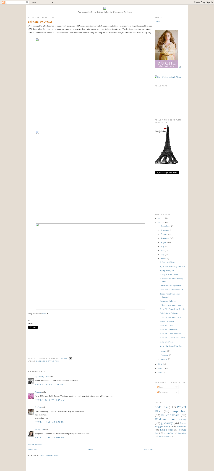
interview (182, 433)
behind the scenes (164, 436)
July (163, 246)
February (165, 354)
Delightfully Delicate (169, 313)
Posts (161, 386)
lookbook (41, 361)
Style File (53, 361)
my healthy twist (42, 376)
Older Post (148, 449)
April (163, 258)
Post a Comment (35, 444)
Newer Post (32, 449)
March (164, 350)
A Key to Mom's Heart (169, 274)
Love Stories (166, 429)
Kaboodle (108, 11)
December (165, 226)
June (163, 250)
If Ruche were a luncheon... (171, 317)
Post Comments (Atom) (49, 455)
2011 (160, 222)
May (163, 254)
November (165, 230)
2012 (160, 218)
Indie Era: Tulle (166, 325)
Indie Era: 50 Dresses (168, 329)
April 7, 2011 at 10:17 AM (50, 400)
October (164, 234)
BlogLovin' (118, 11)
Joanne (38, 391)
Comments (163, 392)
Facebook (91, 11)
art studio (168, 433)
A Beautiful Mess (167, 262)
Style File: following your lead (172, 266)
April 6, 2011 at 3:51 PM (49, 384)
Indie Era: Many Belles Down (172, 337)
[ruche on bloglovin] (166, 163)
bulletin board (170, 415)
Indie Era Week (166, 341)
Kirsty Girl (39, 429)
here (44, 313)
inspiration (179, 411)
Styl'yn (38, 407)
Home (90, 449)
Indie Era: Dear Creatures (170, 333)
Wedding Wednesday (170, 419)
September (165, 238)
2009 (160, 368)
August (164, 242)
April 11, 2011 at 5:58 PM (50, 437)
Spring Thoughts (167, 270)
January (164, 359)
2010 (160, 364)
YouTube (128, 11)
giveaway (167, 423)
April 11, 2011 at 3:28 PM (50, 422)
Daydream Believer (168, 301)
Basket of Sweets (167, 321)
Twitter (100, 11)
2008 (160, 372)
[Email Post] (70, 358)
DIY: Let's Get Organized (170, 285)
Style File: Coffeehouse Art (171, 289)
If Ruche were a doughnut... (171, 305)
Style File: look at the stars (171, 345)
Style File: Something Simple (172, 309)
